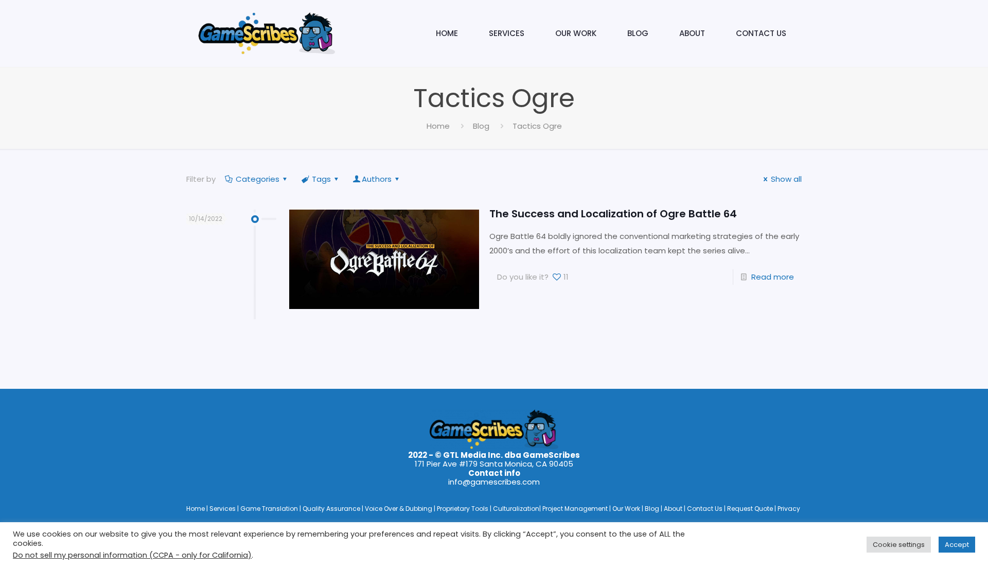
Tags (321, 179)
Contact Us (705, 508)
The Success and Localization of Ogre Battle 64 (613, 214)
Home (438, 126)
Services (223, 508)
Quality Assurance (332, 508)
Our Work (627, 508)
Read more (772, 276)
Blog (481, 126)
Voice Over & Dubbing (399, 508)
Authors (377, 179)
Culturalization (516, 508)
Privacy (789, 508)
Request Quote (750, 508)
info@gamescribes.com (494, 481)
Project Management (575, 508)
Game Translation (269, 508)
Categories (257, 179)
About (674, 508)
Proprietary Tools (463, 508)
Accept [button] (957, 544)
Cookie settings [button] (899, 544)
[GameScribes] (266, 33)
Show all (786, 179)
